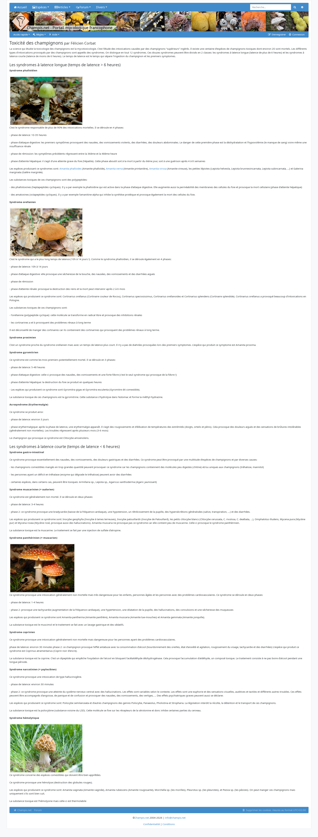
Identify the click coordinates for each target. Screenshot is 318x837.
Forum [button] (84, 7)
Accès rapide (20, 34)
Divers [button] (100, 7)
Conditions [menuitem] (168, 824)
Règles (40, 34)
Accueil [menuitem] (22, 7)
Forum (38, 810)
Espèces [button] (41, 7)
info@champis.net (175, 817)
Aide (54, 34)
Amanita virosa (157, 168)
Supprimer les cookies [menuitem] (258, 810)
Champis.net (24, 810)
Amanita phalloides (70, 168)
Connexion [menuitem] (298, 34)
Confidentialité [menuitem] (151, 824)
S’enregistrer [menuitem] (278, 34)
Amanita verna (114, 168)
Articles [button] (63, 7)
